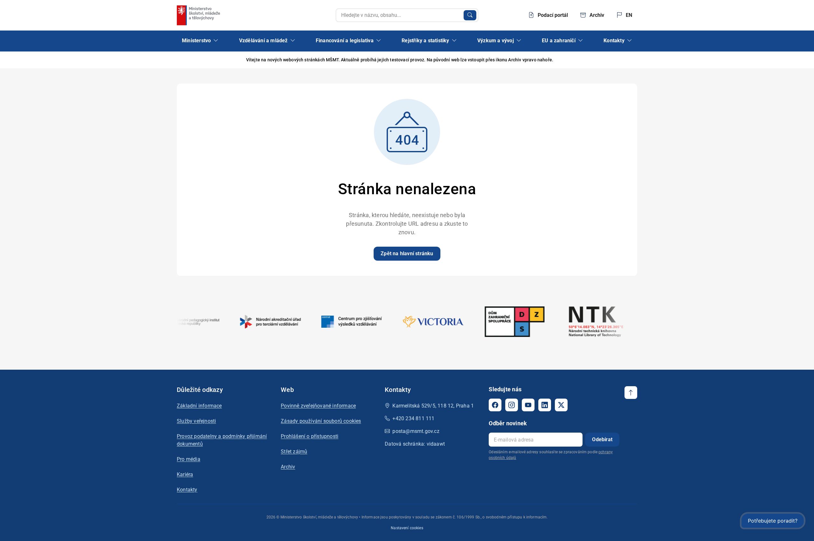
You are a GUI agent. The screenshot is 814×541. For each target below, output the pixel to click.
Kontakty (187, 490)
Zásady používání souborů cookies (321, 421)
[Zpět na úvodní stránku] (199, 15)
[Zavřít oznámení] (632, 60)
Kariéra (185, 474)
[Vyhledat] (470, 15)
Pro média (188, 459)
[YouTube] (528, 405)
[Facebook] (495, 405)
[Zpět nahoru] (630, 392)
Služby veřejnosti (196, 421)
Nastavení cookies (407, 528)
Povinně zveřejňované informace (318, 406)
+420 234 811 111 (413, 418)
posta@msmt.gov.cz (415, 431)
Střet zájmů (294, 452)
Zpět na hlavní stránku (407, 253)
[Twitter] (561, 405)
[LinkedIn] (544, 405)
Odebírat (602, 439)
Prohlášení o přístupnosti (309, 436)
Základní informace (199, 406)
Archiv (288, 467)
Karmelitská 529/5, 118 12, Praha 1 (433, 406)
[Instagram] (511, 405)
